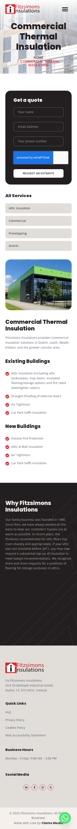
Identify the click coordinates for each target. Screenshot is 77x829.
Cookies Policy (15, 728)
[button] (65, 9)
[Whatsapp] (65, 818)
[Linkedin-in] (26, 787)
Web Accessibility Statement (25, 735)
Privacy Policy (14, 720)
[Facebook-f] (34, 787)
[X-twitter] (51, 787)
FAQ (8, 712)
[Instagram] (43, 787)
